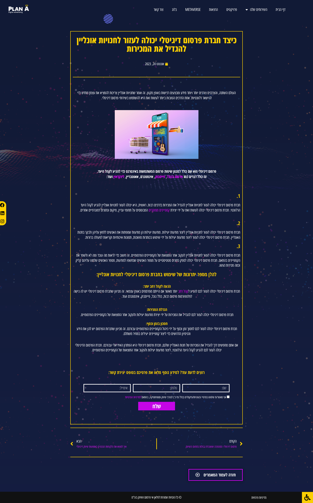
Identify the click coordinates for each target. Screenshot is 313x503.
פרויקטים (231, 9)
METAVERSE (193, 9)
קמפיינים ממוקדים (159, 210)
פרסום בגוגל (175, 176)
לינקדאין (118, 176)
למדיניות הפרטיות (133, 397)
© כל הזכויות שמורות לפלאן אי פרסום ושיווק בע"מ (157, 497)
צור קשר (158, 9)
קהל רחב (183, 291)
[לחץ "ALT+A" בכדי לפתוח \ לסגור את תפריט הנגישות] (307, 497)
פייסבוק (160, 176)
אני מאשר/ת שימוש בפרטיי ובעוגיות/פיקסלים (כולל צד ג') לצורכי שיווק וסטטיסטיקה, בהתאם (175, 397)
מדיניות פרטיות (258, 498)
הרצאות (213, 9)
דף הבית (280, 9)
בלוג (174, 9)
